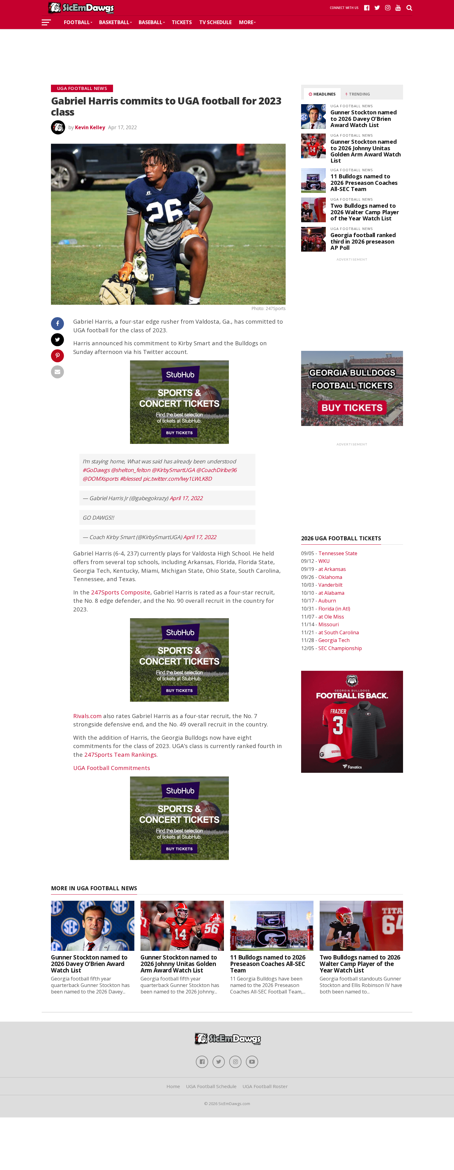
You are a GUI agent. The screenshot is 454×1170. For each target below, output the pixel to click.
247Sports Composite (120, 592)
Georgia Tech (334, 640)
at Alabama (331, 592)
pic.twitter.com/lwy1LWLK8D (177, 478)
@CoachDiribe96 (216, 470)
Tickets (182, 22)
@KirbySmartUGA (173, 470)
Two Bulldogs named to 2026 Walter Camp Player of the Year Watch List (364, 212)
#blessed (130, 478)
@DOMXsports (100, 478)
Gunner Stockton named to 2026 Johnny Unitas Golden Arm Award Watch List (365, 151)
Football (77, 22)
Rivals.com (87, 716)
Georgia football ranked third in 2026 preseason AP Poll (363, 241)
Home (173, 1086)
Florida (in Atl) (334, 608)
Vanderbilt (330, 584)
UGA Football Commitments (111, 768)
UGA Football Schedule (211, 1086)
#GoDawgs (95, 470)
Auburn (327, 600)
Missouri (328, 624)
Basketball (114, 22)
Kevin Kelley (90, 127)
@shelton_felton (130, 470)
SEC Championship (340, 648)
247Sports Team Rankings (120, 754)
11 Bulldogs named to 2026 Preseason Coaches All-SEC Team (364, 182)
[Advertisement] (227, 48)
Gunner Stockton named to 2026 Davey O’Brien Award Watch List (363, 118)
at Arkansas (332, 569)
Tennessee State (337, 553)
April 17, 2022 (186, 498)
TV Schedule (215, 22)
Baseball (150, 22)
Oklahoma (330, 577)
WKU (324, 561)
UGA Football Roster (265, 1086)
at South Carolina (338, 632)
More (246, 22)
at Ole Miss (331, 616)
